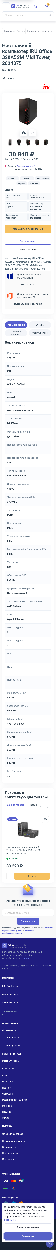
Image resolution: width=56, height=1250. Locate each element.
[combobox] (28, 15)
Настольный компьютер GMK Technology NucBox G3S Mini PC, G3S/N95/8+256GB (23, 850)
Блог (4, 1075)
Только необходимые (28, 1227)
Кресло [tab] (33, 805)
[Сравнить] (45, 819)
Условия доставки (11, 1045)
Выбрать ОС (28, 284)
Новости (6, 1088)
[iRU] (45, 86)
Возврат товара (10, 1061)
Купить (32, 876)
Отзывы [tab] (40, 325)
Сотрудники (8, 1094)
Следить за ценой (28, 249)
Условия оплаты (10, 1037)
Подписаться (28, 921)
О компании (8, 1081)
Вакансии (7, 1106)
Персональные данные (14, 1141)
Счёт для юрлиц (28, 241)
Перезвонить (11, 1011)
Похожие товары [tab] (14, 805)
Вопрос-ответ (9, 1147)
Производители (10, 1153)
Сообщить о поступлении (28, 228)
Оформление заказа (12, 1134)
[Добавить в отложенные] (32, 132)
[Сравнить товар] (23, 132)
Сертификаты (9, 1030)
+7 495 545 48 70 (10, 994)
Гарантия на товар (11, 1054)
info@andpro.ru (10, 986)
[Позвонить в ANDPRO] (35, 6)
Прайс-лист (8, 1159)
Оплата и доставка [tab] (16, 332)
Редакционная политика (15, 1100)
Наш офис (7, 1112)
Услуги (5, 1118)
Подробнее (10, 1220)
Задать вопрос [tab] (40, 333)
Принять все (28, 1236)
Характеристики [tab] (16, 325)
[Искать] (50, 15)
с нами (26, 958)
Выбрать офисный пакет (28, 304)
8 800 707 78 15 (10, 1002)
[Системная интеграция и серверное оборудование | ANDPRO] (20, 6)
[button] (6, 6)
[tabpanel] (28, 559)
